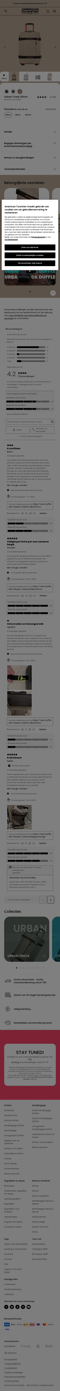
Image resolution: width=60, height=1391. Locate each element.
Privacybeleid (38, 237)
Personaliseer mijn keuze (30, 263)
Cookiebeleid (11, 239)
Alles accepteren (30, 247)
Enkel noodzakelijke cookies (30, 255)
